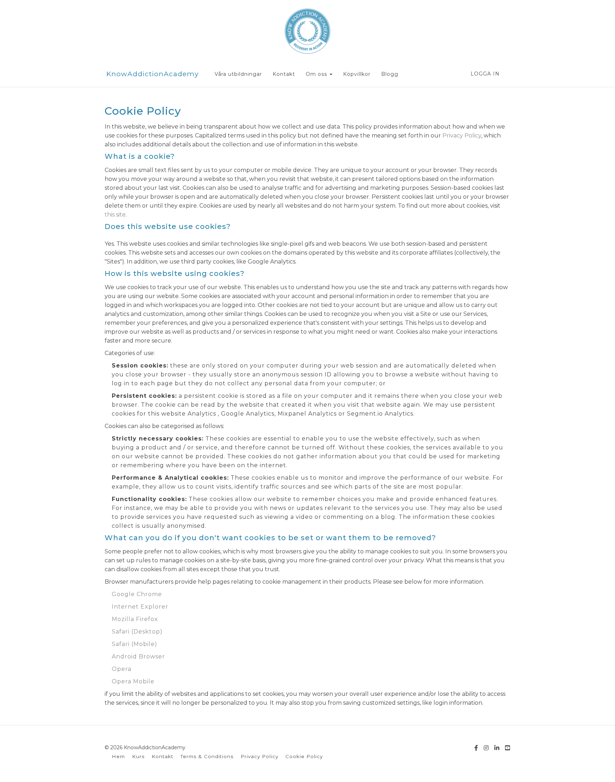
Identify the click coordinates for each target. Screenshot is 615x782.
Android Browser (138, 656)
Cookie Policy (304, 756)
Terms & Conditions (206, 756)
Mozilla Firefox (135, 619)
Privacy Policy (461, 135)
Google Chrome (137, 594)
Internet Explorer (140, 606)
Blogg (389, 74)
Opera (121, 669)
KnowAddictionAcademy (152, 74)
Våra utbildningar (238, 74)
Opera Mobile (133, 681)
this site (115, 214)
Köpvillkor (356, 74)
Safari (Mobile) (134, 644)
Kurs (138, 756)
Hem (118, 756)
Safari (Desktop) (137, 631)
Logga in (485, 74)
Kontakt (284, 74)
